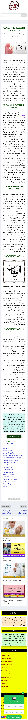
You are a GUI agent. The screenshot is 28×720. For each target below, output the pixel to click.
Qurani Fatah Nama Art (14, 436)
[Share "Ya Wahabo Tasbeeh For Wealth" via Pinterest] (15, 498)
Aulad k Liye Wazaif (7, 664)
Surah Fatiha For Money (10, 558)
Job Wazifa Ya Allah (9, 453)
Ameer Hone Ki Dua (9, 462)
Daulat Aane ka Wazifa (10, 479)
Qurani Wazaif (5, 674)
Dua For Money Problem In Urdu (12, 580)
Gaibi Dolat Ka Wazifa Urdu (11, 538)
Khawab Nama (6, 683)
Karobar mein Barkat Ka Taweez (12, 455)
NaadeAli (14, 34)
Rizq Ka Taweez (7, 446)
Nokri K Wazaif (6, 655)
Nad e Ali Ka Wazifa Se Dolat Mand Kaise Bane (13, 600)
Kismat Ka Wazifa (8, 470)
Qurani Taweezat (6, 658)
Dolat (16, 36)
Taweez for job (7, 451)
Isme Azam (5, 680)
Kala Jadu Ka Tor (6, 677)
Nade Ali (5, 486)
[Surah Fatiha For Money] (14, 550)
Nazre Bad (5, 686)
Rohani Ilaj (5, 667)
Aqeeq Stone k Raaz (9, 481)
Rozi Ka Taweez (7, 448)
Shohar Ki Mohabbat (7, 661)
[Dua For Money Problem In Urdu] (14, 570)
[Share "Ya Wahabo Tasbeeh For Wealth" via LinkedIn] (18, 498)
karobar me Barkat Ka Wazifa (12, 458)
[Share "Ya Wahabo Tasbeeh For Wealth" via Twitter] (12, 498)
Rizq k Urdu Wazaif (8, 443)
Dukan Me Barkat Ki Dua (10, 460)
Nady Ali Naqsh (7, 484)
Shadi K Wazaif (6, 671)
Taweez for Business (9, 474)
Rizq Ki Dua (6, 465)
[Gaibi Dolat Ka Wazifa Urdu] (14, 529)
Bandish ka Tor (7, 467)
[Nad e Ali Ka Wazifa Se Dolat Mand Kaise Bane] (14, 591)
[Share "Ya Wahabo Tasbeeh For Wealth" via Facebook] (9, 498)
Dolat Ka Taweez (8, 472)
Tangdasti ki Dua (8, 477)
